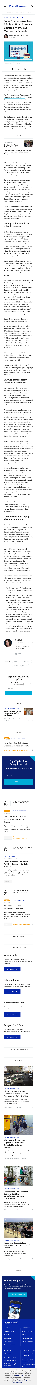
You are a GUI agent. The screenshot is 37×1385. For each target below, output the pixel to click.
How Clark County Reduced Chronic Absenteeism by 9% (16, 744)
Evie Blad (14, 35)
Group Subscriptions (10, 1360)
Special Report (9, 142)
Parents (15, 661)
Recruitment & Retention (19, 811)
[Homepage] (18, 6)
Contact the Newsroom (29, 1341)
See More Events (18, 936)
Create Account (18, 1295)
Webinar (7, 813)
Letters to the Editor (28, 1331)
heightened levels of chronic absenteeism (18, 123)
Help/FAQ (25, 1335)
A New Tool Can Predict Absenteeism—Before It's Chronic (12, 713)
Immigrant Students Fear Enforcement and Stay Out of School (17, 1245)
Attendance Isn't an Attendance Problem (13, 907)
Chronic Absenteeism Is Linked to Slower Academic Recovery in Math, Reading (16, 1093)
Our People (7, 1338)
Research (16, 665)
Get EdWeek (8, 1350)
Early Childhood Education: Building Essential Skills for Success (16, 864)
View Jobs (11, 969)
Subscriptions (8, 1354)
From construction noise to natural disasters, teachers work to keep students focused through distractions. (17, 152)
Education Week (29, 643)
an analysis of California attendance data (17, 96)
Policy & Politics (19, 12)
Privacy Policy (19, 1375)
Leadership (10, 12)
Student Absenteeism (13, 17)
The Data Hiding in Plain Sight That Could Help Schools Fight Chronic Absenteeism (15, 1144)
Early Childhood (10, 856)
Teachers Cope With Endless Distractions (11, 146)
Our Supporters (8, 1341)
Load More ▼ (18, 1270)
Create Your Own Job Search (18, 1049)
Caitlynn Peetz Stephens (11, 719)
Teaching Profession (11, 141)
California (24, 665)
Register (7, 837)
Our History (7, 1335)
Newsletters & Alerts (10, 1357)
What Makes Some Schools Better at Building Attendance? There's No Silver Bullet (16, 1195)
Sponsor (7, 740)
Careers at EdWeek (9, 1345)
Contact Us (26, 1328)
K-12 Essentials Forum (11, 859)
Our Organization (9, 1331)
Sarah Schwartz (8, 1107)
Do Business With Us (29, 1350)
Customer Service (27, 1338)
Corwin (28, 924)
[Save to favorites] (18, 69)
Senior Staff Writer (19, 643)
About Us (7, 1328)
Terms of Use (23, 1380)
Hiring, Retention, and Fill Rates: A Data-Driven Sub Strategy (15, 819)
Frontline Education (21, 838)
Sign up (18, 782)
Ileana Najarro (8, 1259)
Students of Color (25, 661)
